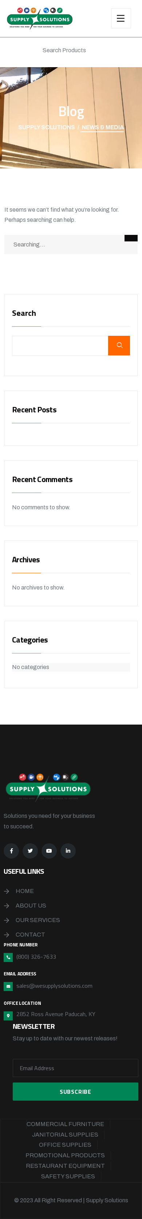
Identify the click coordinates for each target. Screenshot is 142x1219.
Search (24, 313)
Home (25, 891)
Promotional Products (65, 1155)
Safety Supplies (68, 1176)
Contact (30, 934)
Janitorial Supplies (65, 1135)
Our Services (38, 920)
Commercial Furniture (65, 1124)
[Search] (131, 238)
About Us (31, 905)
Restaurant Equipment (65, 1166)
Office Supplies (65, 1145)
